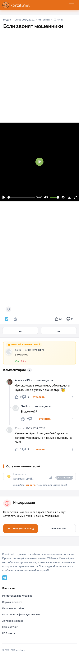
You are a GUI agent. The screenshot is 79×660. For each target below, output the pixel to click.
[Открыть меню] (71, 5)
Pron (18, 428)
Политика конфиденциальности (21, 614)
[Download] (69, 197)
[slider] (21, 197)
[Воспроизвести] (4, 197)
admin (46, 19)
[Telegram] (4, 577)
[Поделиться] (15, 319)
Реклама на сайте (13, 608)
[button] (38, 397)
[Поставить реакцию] (8, 309)
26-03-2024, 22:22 (24, 19)
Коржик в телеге (12, 602)
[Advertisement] (39, 72)
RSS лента (8, 633)
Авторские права (12, 620)
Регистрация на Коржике (17, 595)
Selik (18, 350)
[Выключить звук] (46, 197)
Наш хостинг (9, 627)
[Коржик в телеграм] (6, 319)
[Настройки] (63, 197)
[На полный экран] (75, 197)
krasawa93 (22, 380)
